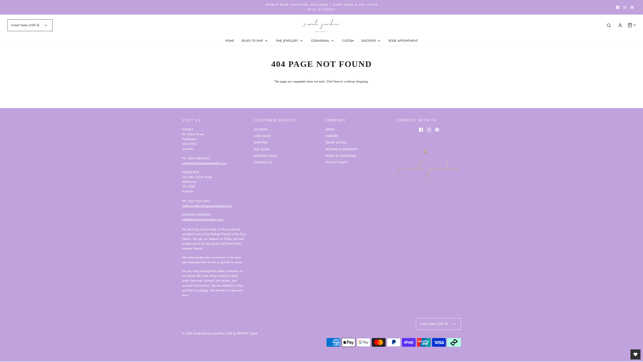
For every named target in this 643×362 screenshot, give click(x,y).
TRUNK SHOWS (336, 142)
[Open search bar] (608, 25)
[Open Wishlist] (635, 354)
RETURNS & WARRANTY (341, 149)
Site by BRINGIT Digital (242, 333)
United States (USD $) (25, 25)
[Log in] (620, 25)
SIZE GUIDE (262, 149)
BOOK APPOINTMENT (403, 40)
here (336, 81)
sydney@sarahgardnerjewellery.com (204, 163)
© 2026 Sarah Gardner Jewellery (203, 333)
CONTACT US (263, 162)
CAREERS (331, 136)
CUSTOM (348, 40)
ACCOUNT (261, 129)
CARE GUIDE (262, 136)
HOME (229, 40)
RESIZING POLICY (266, 156)
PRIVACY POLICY (336, 162)
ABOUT (330, 129)
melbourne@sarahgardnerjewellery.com (207, 206)
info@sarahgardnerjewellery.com (202, 219)
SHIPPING (260, 142)
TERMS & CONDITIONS (340, 156)
